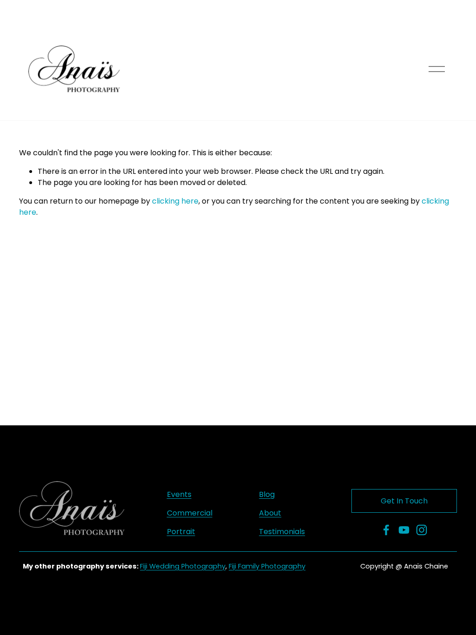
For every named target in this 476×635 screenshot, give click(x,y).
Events (179, 494)
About (270, 513)
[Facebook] (386, 530)
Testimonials (282, 531)
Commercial (189, 513)
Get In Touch (404, 501)
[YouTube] (404, 530)
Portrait (181, 531)
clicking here (175, 201)
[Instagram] (421, 530)
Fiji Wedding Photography (182, 566)
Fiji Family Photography (267, 566)
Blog (267, 494)
